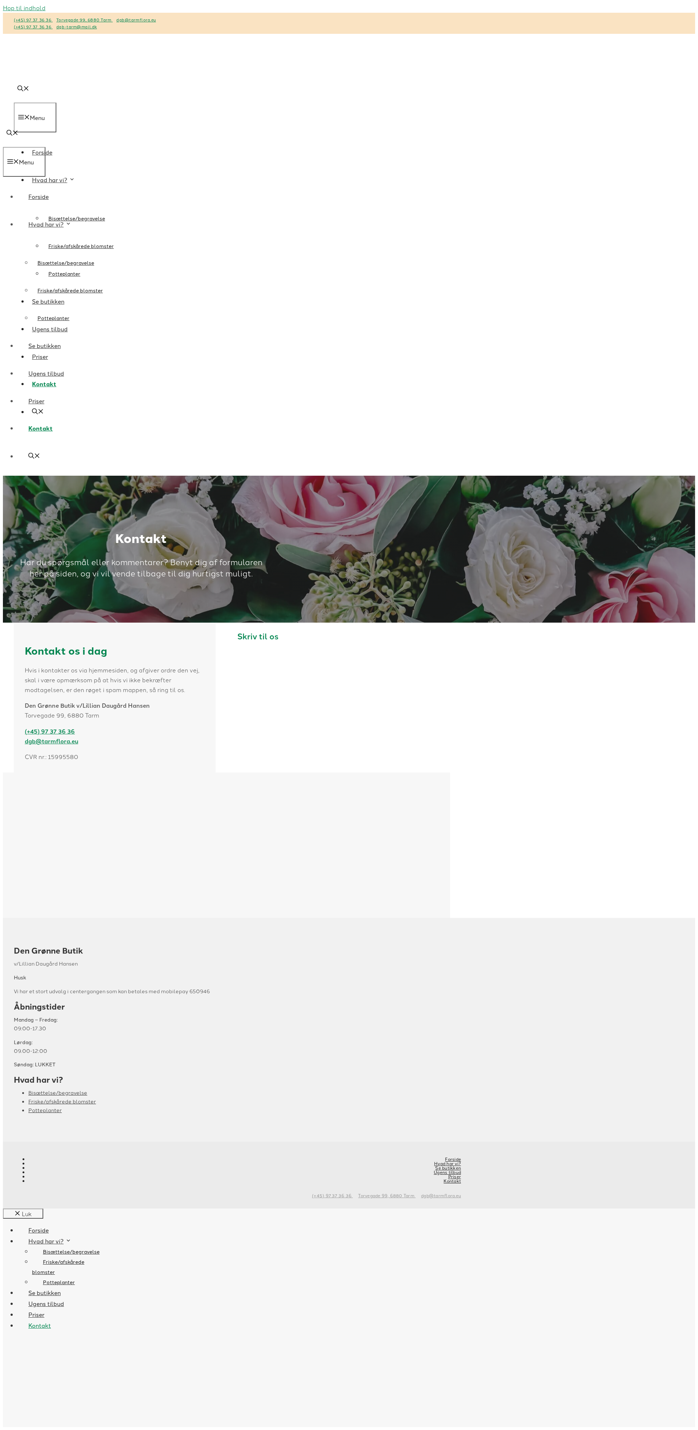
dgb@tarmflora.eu (136, 20)
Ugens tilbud (46, 373)
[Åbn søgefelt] (12, 133)
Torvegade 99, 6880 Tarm (84, 20)
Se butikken (44, 345)
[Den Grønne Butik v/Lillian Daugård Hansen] (34, 114)
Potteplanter (53, 317)
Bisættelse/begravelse (76, 218)
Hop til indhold (24, 8)
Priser (36, 401)
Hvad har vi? (49, 180)
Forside (38, 196)
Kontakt (40, 428)
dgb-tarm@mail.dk (76, 26)
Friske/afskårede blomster (81, 245)
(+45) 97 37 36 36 (33, 20)
